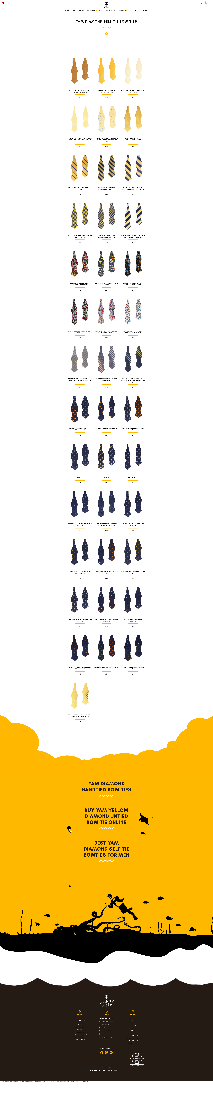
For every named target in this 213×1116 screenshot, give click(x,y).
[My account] (206, 2)
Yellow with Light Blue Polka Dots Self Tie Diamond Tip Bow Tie (106, 139)
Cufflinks (107, 10)
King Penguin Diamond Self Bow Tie (133, 620)
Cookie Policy (133, 1035)
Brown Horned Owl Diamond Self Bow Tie (80, 668)
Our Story (137, 10)
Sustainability (79, 1037)
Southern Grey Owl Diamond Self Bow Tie (133, 476)
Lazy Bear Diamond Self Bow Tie (133, 429)
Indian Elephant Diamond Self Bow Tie (80, 476)
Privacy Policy (133, 1040)
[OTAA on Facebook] (102, 1053)
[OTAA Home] (106, 4)
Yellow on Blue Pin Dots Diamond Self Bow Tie (133, 139)
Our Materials (80, 1027)
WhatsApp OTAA (107, 1037)
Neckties (67, 10)
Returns (133, 1023)
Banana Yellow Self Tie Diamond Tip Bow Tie (106, 91)
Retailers (133, 1025)
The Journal (80, 1032)
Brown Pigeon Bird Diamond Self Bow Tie (79, 429)
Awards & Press (80, 1039)
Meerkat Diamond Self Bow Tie (106, 428)
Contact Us (133, 1018)
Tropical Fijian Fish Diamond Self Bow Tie (80, 572)
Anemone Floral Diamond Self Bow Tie (106, 284)
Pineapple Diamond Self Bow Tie (106, 667)
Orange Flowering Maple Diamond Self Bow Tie (80, 284)
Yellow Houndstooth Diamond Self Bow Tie (106, 236)
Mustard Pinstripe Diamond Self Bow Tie (106, 379)
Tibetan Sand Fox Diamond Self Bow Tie (80, 620)
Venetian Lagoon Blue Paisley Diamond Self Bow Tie (133, 284)
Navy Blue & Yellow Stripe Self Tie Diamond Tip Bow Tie (133, 236)
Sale (130, 10)
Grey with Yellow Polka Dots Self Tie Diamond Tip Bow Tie (80, 379)
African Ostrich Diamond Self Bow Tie (80, 524)
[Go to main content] (106, 33)
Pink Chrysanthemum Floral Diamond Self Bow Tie (106, 331)
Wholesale (132, 1028)
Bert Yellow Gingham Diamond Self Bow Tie (80, 236)
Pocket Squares (91, 10)
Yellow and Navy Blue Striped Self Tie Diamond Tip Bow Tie (133, 188)
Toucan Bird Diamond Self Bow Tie (106, 572)
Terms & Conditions (133, 1038)
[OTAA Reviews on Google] (136, 1060)
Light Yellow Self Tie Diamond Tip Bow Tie (133, 91)
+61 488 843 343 (107, 1031)
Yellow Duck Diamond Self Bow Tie (106, 476)
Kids (115, 10)
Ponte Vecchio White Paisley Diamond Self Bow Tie (133, 331)
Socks (100, 10)
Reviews (145, 10)
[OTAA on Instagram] (106, 1053)
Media (133, 1033)
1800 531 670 (106, 1024)
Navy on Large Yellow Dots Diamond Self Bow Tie (106, 524)
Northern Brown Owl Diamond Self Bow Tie (106, 620)
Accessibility (132, 1043)
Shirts (74, 10)
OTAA (103, 1027)
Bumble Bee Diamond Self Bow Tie (133, 668)
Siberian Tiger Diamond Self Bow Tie (133, 524)
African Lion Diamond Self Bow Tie (133, 572)
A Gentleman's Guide (80, 1034)
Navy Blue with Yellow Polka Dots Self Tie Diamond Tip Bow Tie (133, 380)
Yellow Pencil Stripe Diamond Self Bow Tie (79, 188)
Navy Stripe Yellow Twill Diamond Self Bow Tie (106, 188)
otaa (103, 1034)
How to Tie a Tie (79, 1018)
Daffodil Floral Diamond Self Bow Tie (79, 331)
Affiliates (133, 1030)
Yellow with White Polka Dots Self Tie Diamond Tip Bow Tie (80, 139)
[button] (201, 2)
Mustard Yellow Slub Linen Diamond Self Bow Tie (79, 91)
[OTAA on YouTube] (111, 1053)
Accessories (122, 10)
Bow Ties (81, 10)
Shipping (133, 1020)
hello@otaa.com (107, 1021)
